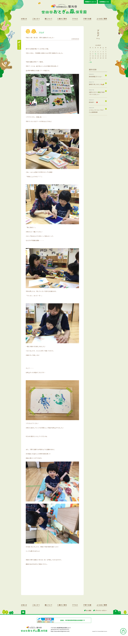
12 (95, 54)
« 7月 (90, 62)
